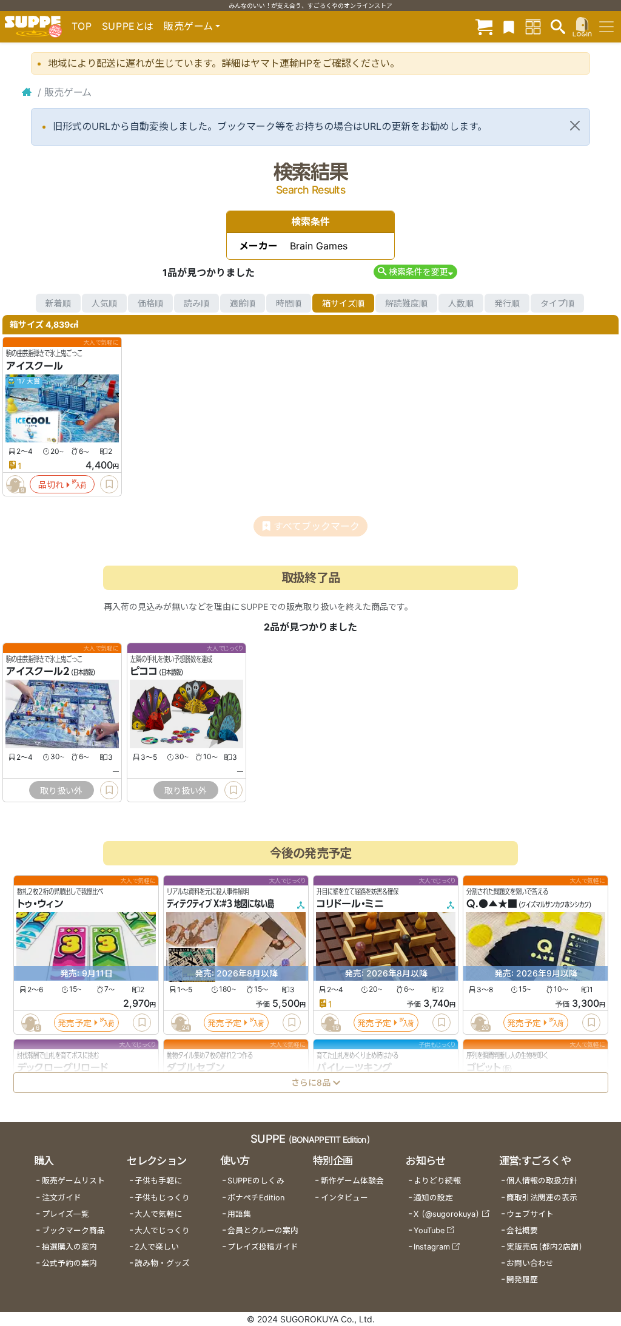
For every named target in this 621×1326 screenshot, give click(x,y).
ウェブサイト (530, 1214)
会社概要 (522, 1230)
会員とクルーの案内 (262, 1230)
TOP (82, 26)
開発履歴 (522, 1279)
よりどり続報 (437, 1180)
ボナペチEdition (255, 1197)
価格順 (150, 303)
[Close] (574, 126)
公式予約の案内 (69, 1263)
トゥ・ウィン (40, 904)
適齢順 (242, 303)
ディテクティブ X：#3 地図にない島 (220, 904)
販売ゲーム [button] (188, 26)
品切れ (51, 484)
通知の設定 (433, 1197)
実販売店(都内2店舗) (544, 1246)
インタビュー (344, 1197)
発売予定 (75, 1023)
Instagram (432, 1246)
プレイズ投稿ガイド (262, 1246)
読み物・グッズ (162, 1263)
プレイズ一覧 (65, 1214)
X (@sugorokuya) (447, 1214)
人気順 (104, 303)
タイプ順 (557, 303)
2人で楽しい (157, 1246)
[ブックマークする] (109, 484)
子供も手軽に (158, 1180)
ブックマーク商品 (73, 1230)
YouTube (429, 1230)
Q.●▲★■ (491, 904)
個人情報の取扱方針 (541, 1180)
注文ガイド (61, 1197)
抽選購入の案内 (69, 1246)
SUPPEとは (128, 26)
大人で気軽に (158, 1214)
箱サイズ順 (343, 303)
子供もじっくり (162, 1197)
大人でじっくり (162, 1230)
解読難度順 (406, 303)
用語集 (239, 1214)
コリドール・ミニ (350, 904)
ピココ (144, 672)
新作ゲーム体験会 (352, 1180)
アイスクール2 (38, 672)
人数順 (461, 303)
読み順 (196, 303)
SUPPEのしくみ (255, 1180)
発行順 (507, 303)
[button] (415, 272)
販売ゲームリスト (73, 1180)
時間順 (288, 303)
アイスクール (34, 366)
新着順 (58, 303)
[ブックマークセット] (508, 26)
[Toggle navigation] (606, 27)
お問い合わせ (530, 1263)
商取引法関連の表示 (541, 1197)
